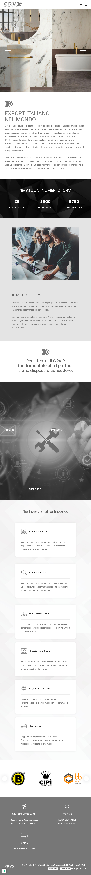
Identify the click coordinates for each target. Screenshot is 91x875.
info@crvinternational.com (24, 849)
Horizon (82, 868)
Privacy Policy (53, 868)
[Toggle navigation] (86, 5)
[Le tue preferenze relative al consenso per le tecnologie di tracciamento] (4, 871)
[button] (8, 50)
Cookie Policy (65, 868)
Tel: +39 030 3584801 (67, 820)
